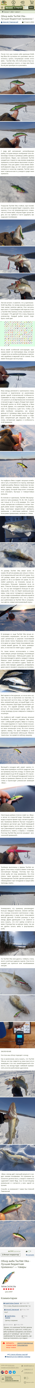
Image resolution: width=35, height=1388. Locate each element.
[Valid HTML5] (25, 1378)
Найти (31, 7)
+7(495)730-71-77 (28, 1369)
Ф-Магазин (11, 1365)
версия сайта (30, 1382)
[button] (2, 1372)
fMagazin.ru (2, 11)
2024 (11, 12)
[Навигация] (2, 7)
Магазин (9, 8)
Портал (19, 8)
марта (17, 12)
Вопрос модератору (11, 1255)
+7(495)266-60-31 (28, 1373)
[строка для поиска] (26, 7)
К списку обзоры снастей (18, 1354)
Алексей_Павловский (10, 22)
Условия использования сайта (10, 1367)
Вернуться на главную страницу (18, 1356)
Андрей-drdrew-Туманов (12, 1303)
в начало (31, 1255)
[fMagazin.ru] (4, 2)
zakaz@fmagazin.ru (29, 1365)
